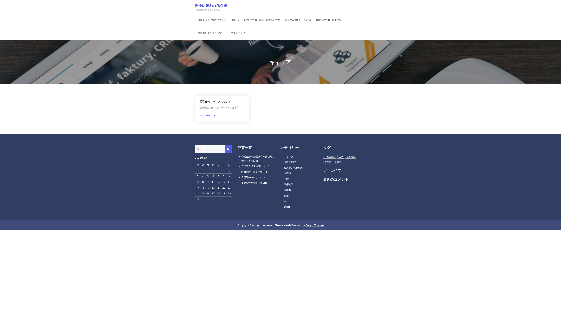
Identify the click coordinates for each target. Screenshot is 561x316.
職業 (286, 195)
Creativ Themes (314, 225)
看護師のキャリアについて (212, 32)
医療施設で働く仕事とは (328, 20)
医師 (286, 178)
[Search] (228, 149)
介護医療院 (290, 162)
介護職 (287, 173)
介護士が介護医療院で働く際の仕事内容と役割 (255, 20)
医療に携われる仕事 (211, 5)
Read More (205, 115)
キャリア (288, 156)
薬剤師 (287, 206)
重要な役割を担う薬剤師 (298, 20)
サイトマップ (238, 32)
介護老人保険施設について (212, 20)
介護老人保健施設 (293, 167)
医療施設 (288, 184)
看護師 (287, 190)
